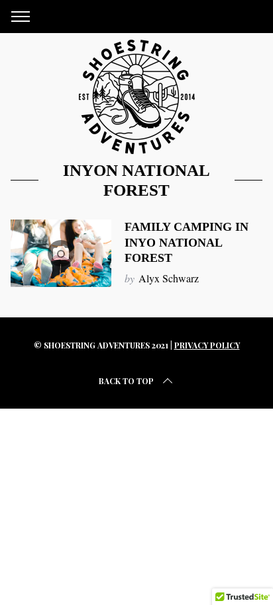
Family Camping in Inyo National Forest (186, 242)
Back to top (126, 381)
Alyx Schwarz (168, 278)
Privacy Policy (207, 345)
